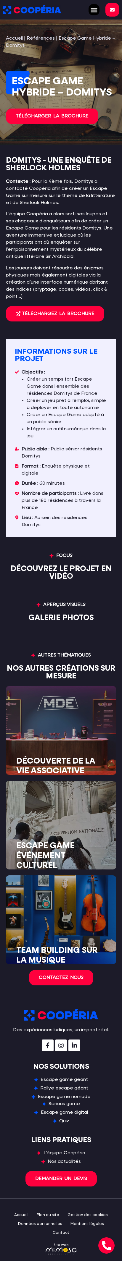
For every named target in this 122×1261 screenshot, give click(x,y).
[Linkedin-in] (74, 1045)
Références (41, 38)
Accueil (14, 38)
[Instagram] (61, 1045)
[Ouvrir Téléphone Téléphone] (106, 1245)
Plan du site (48, 1215)
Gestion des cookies (88, 1215)
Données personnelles (40, 1224)
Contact (61, 1233)
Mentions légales (87, 1224)
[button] (94, 9)
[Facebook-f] (48, 1045)
